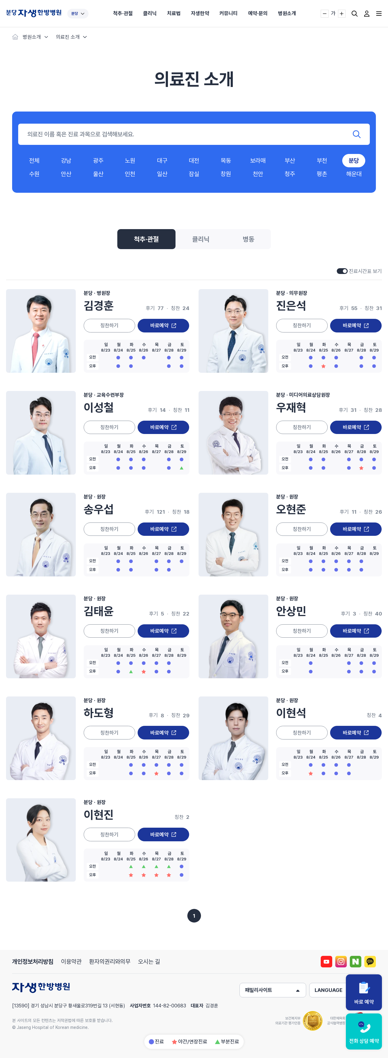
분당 (74, 13)
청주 (290, 174)
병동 (248, 239)
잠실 (194, 174)
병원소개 (287, 13)
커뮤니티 (228, 13)
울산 (98, 174)
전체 (34, 160)
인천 (130, 174)
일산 (162, 174)
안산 (66, 174)
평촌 (322, 174)
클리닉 (150, 13)
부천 (322, 160)
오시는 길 (149, 961)
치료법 (174, 13)
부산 (290, 160)
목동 (226, 160)
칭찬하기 (109, 325)
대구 (162, 160)
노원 (130, 160)
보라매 (258, 160)
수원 (34, 174)
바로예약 (159, 325)
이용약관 (71, 961)
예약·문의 (258, 13)
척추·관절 (123, 13)
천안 (258, 174)
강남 (66, 160)
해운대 (354, 174)
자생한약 (200, 13)
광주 (98, 160)
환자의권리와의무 (109, 961)
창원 (226, 174)
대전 (194, 160)
